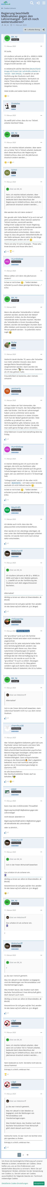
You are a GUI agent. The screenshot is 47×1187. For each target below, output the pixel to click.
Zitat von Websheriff (18, 695)
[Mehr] (41, 46)
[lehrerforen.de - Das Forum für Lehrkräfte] (6, 3)
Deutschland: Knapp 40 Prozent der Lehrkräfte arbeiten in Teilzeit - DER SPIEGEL (22, 71)
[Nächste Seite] (27, 1155)
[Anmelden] (37, 3)
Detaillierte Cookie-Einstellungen (15, 1183)
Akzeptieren (39, 1183)
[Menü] (43, 3)
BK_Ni (6, 25)
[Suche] (31, 3)
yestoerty (17, 483)
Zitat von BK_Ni (16, 189)
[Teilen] (43, 30)
